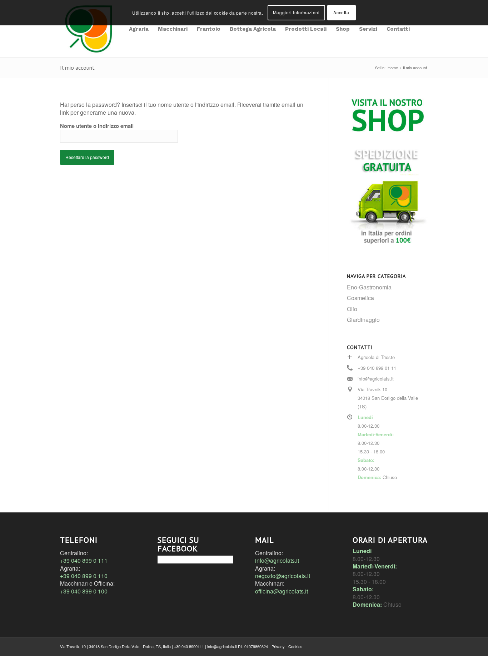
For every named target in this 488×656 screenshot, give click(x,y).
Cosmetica (360, 298)
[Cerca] (421, 29)
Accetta (341, 12)
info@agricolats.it (277, 560)
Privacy (278, 646)
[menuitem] (138, 29)
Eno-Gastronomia (369, 287)
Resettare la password (87, 157)
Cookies (295, 646)
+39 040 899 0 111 (84, 560)
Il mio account (77, 67)
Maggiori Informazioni (296, 12)
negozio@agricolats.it (282, 576)
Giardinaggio (363, 319)
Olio (352, 309)
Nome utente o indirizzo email (97, 126)
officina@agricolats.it (281, 591)
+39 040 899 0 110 (84, 576)
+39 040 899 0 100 (84, 591)
